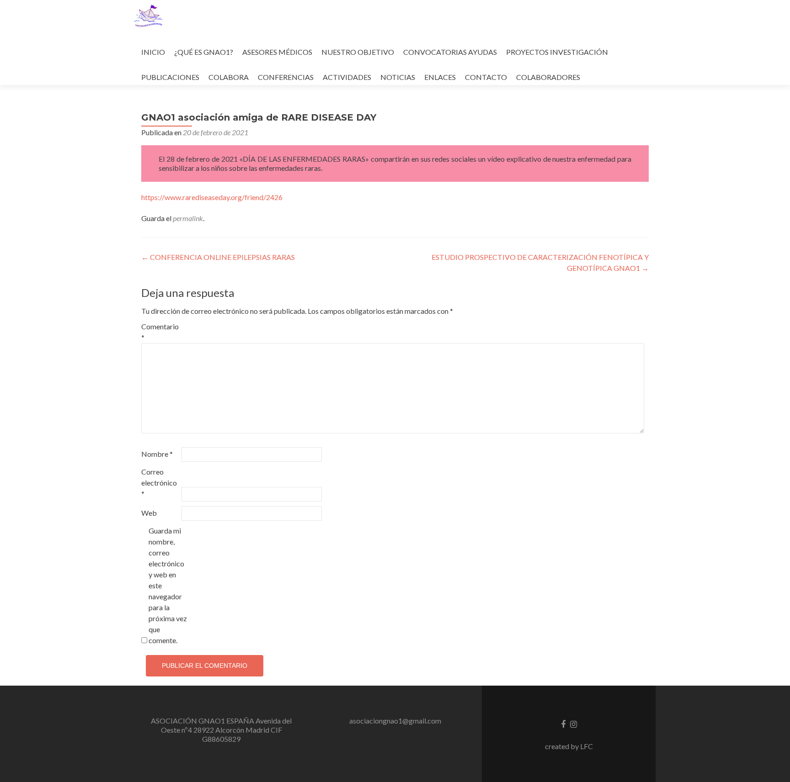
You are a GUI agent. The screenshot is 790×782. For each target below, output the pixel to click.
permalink (188, 218)
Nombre (157, 453)
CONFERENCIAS (286, 77)
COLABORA (228, 77)
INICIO (153, 52)
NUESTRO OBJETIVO (357, 52)
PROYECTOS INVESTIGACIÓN (557, 52)
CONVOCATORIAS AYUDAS (450, 52)
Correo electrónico (159, 482)
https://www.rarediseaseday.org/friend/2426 (212, 197)
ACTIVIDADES (347, 77)
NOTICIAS (397, 77)
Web (149, 512)
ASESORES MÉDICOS (277, 52)
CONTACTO (486, 77)
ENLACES (440, 77)
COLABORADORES (548, 77)
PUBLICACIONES (170, 77)
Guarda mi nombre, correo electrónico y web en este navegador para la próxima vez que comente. (168, 585)
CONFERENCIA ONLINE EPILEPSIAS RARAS (218, 257)
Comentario (160, 332)
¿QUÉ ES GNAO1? (203, 52)
